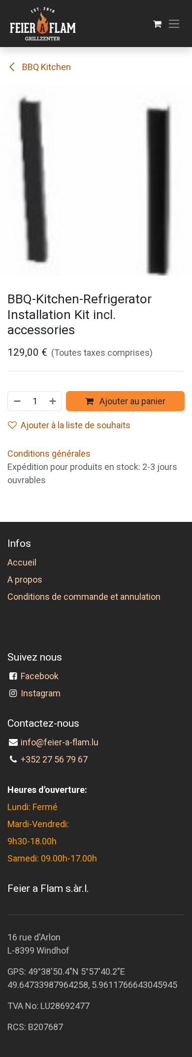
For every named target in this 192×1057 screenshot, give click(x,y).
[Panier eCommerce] (157, 23)
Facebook (42, 676)
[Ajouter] (53, 401)
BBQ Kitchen (45, 67)
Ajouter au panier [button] (131, 401)
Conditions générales (49, 453)
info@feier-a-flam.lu (59, 742)
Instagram (41, 693)
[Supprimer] (17, 401)
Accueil (21, 562)
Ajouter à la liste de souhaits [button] (75, 425)
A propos (24, 579)
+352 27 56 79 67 (54, 759)
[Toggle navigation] (174, 24)
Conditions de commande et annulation (83, 596)
